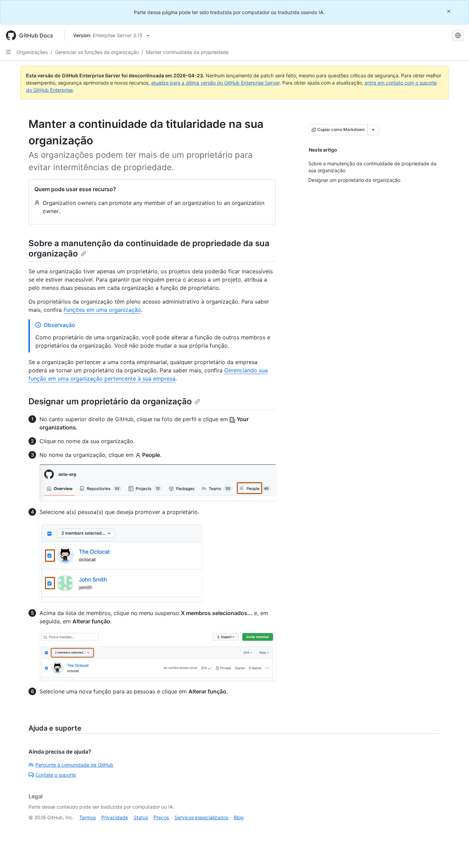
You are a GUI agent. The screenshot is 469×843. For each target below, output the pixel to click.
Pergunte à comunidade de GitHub (74, 765)
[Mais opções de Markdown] (373, 129)
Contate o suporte (55, 775)
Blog (239, 817)
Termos (87, 817)
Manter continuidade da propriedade (187, 52)
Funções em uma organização (102, 309)
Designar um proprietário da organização (110, 401)
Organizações (32, 52)
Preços (161, 817)
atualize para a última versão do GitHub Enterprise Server (215, 83)
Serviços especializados (201, 817)
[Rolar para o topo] (454, 828)
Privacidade (114, 817)
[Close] (449, 11)
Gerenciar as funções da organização (97, 52)
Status (141, 817)
